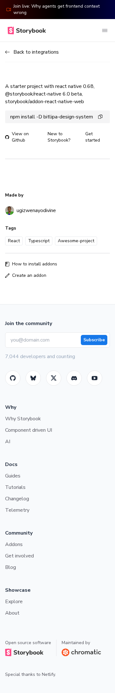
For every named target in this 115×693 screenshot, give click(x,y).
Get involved (19, 555)
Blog (10, 567)
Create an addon (29, 275)
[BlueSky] (33, 378)
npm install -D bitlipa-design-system (51, 116)
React (14, 241)
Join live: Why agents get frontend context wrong (56, 9)
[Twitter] (53, 378)
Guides (12, 475)
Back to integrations (36, 52)
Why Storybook (23, 418)
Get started (92, 137)
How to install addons (34, 264)
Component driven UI (28, 430)
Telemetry (17, 510)
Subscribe (94, 340)
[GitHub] (12, 378)
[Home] (25, 30)
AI (7, 441)
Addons (14, 544)
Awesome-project (76, 241)
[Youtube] (94, 378)
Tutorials (15, 487)
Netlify (48, 674)
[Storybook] (74, 378)
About (12, 613)
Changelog (17, 498)
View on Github (20, 137)
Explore (14, 601)
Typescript (39, 241)
